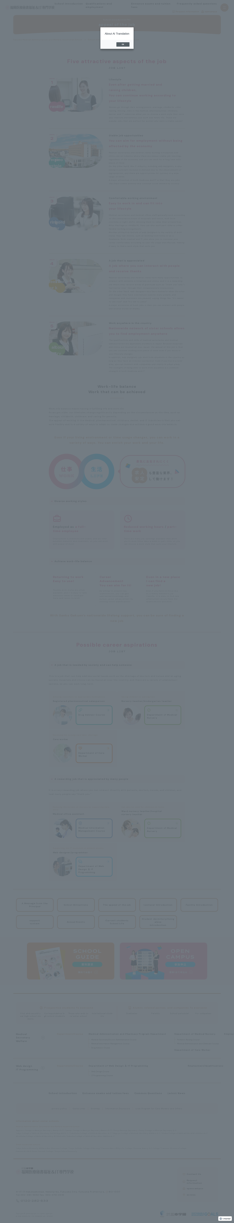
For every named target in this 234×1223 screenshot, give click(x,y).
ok (123, 44)
